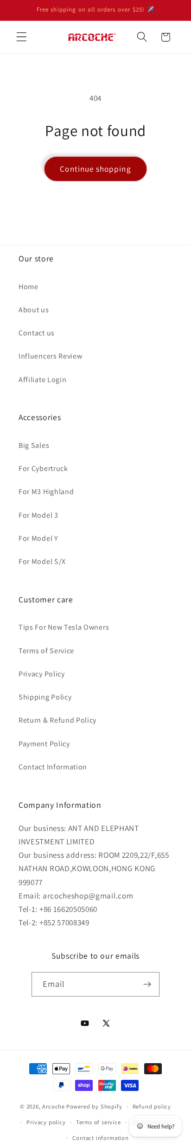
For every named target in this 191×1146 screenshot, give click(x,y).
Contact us (37, 333)
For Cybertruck (43, 468)
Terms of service (98, 1122)
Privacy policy (45, 1122)
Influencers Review (50, 356)
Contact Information (53, 767)
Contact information (100, 1138)
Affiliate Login (42, 379)
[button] (21, 37)
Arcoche (53, 1106)
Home (28, 286)
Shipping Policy (45, 697)
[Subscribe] (147, 984)
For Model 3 (38, 515)
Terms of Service (46, 651)
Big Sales (34, 445)
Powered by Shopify (94, 1106)
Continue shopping (95, 168)
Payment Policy (44, 744)
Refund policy (152, 1106)
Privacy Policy (42, 674)
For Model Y (38, 538)
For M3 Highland (46, 491)
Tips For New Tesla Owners (64, 627)
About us (34, 310)
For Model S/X (42, 561)
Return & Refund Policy (57, 720)
